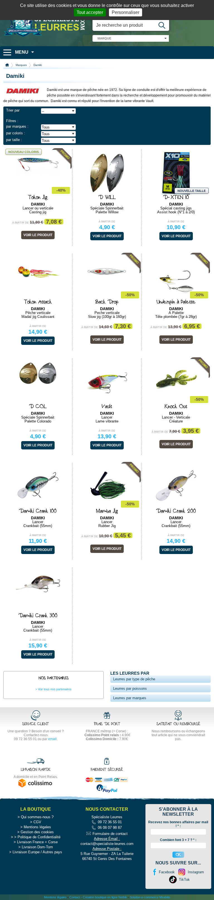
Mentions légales (37, 827)
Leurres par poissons (130, 688)
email (52, 739)
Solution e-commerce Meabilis (150, 897)
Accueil (7, 65)
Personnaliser (125, 12)
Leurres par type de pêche (134, 679)
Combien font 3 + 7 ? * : (178, 840)
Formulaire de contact (110, 834)
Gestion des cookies (37, 832)
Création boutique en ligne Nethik (105, 897)
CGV (37, 822)
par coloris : (15, 133)
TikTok (184, 879)
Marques (21, 64)
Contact (74, 897)
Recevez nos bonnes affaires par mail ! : (178, 824)
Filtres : (12, 121)
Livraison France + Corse (37, 842)
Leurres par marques (129, 698)
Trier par (13, 110)
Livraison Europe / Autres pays (37, 852)
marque (104, 38)
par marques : (17, 126)
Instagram (196, 872)
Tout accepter (90, 12)
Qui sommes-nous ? (37, 817)
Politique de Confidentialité (39, 837)
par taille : (14, 140)
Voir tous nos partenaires (55, 689)
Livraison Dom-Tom (37, 847)
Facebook (167, 872)
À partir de (20, 222)
